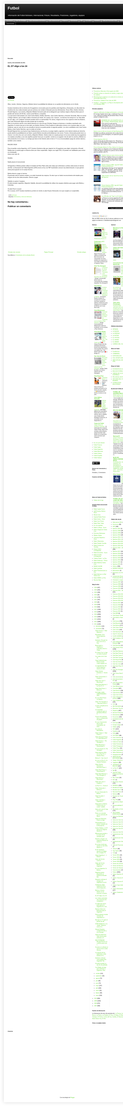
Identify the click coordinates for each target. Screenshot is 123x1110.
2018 (95, 607)
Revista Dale (97, 580)
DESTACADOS (117, 706)
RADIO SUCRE (98, 566)
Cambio (114, 1017)
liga (114, 770)
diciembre (98, 626)
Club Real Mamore (118, 651)
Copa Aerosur (116, 690)
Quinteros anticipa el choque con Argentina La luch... (101, 881)
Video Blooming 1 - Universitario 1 (100, 745)
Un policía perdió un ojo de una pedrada (101, 964)
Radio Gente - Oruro (99, 519)
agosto (98, 978)
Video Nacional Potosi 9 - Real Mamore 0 (101, 737)
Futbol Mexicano (98, 451)
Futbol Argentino (98, 449)
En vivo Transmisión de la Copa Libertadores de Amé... (101, 724)
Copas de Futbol (99, 423)
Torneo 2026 (116, 861)
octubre (98, 973)
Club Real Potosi (117, 653)
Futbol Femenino (117, 744)
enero (97, 995)
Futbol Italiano (98, 457)
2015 (95, 614)
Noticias (115, 794)
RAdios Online (98, 535)
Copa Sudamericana (54, 20)
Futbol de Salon (117, 742)
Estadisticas (116, 351)
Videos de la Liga (98, 500)
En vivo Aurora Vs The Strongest (101, 749)
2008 (95, 1003)
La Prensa (11, 100)
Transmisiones (10, 23)
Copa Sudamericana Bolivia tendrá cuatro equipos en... (101, 662)
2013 (95, 619)
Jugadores (115, 762)
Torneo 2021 (116, 855)
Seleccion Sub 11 (117, 820)
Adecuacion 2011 (117, 522)
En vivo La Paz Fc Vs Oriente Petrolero (101, 761)
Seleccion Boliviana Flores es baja (100, 819)
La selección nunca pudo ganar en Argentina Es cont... (101, 905)
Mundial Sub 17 (117, 789)
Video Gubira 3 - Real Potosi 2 (101, 733)
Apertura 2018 (116, 553)
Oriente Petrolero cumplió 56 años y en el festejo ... (101, 931)
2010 (95, 998)
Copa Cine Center (117, 694)
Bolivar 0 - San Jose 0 (101, 758)
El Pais (111, 1015)
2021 (95, 599)
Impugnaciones (117, 754)
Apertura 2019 (116, 555)
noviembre (99, 628)
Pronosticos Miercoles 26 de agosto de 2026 (106, 91)
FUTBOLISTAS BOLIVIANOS (117, 383)
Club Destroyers (117, 631)
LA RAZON (116, 331)
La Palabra (105, 1015)
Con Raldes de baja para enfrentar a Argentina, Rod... (100, 969)
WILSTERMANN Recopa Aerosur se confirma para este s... (101, 942)
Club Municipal (117, 645)
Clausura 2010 (117, 588)
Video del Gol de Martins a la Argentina (99, 864)
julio (97, 980)
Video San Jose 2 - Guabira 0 (100, 782)
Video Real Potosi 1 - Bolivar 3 (101, 689)
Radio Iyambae (98, 568)
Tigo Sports (116, 851)
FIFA (114, 733)
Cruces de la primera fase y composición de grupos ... (101, 718)
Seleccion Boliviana (26, 196)
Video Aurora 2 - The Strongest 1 (101, 741)
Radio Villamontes (99, 541)
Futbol (13, 8)
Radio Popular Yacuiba (100, 543)
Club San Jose (117, 664)
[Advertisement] (65, 41)
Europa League (117, 724)
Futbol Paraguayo (117, 746)
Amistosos (116, 524)
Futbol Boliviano (99, 228)
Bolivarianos (116, 570)
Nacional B (116, 436)
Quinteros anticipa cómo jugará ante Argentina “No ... (100, 959)
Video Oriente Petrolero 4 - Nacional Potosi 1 (100, 766)
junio (97, 983)
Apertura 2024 (116, 562)
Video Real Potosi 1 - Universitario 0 (101, 770)
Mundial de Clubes (118, 787)
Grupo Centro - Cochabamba (98, 549)
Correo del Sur (107, 1017)
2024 (95, 592)
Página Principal (48, 252)
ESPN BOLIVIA (117, 356)
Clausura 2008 (117, 584)
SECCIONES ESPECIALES (117, 813)
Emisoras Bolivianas (99, 533)
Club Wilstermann (99, 310)
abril (97, 988)
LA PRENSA (116, 333)
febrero (98, 993)
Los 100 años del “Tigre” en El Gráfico (112, 196)
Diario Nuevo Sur (96, 1018)
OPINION (115, 329)
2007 (95, 1005)
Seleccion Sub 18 (117, 826)
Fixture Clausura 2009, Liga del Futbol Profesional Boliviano (112, 165)
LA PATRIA (116, 335)
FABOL (115, 727)
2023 (95, 595)
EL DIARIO (116, 339)
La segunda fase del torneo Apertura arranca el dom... (100, 667)
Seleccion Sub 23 (117, 832)
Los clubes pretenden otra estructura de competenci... (101, 899)
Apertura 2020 (116, 557)
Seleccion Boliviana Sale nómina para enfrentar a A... (100, 936)
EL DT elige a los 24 (101, 895)
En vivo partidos (98, 525)
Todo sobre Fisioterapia (116, 303)
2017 (95, 609)
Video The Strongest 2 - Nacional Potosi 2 (101, 702)
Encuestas (116, 717)
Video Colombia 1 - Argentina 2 (100, 800)
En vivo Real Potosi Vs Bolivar (100, 698)
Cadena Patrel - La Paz (100, 558)
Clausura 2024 (117, 611)
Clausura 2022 (117, 609)
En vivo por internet (99, 442)
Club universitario (117, 677)
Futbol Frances (98, 445)
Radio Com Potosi (99, 521)
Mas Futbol (116, 777)
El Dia (104, 1018)
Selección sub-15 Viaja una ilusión (101, 809)
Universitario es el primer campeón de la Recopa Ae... (101, 824)
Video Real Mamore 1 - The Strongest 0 (101, 774)
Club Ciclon (116, 629)
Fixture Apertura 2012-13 (100, 139)
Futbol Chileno (98, 453)
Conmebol (115, 688)
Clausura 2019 (117, 607)
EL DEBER (116, 342)
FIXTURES (88, 20)
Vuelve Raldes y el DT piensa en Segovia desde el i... (101, 829)
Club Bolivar (9, 20)
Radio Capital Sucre (99, 509)
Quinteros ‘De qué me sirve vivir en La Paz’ (101, 641)
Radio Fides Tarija (99, 523)
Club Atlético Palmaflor (98, 398)
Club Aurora (116, 621)
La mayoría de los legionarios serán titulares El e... (100, 954)
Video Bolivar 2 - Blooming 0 (99, 778)
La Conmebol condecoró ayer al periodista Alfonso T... (101, 712)
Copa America (116, 692)
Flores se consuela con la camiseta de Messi (101, 814)
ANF (114, 526)
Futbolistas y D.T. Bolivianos (99, 242)
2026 (95, 587)
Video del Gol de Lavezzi (99, 859)
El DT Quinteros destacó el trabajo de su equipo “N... (101, 851)
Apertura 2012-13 (117, 539)
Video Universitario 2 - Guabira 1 (101, 677)
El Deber (116, 1015)
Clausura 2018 (117, 605)
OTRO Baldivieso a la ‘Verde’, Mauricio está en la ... (101, 925)
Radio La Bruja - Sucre (100, 527)
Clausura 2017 (117, 602)
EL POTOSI (116, 337)
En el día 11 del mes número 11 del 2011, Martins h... (101, 846)
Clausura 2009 (117, 586)
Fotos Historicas (117, 737)
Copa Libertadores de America (37, 20)
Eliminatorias (74, 20)
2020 (95, 602)
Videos (114, 872)
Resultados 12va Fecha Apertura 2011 (100, 636)
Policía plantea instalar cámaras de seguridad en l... (101, 916)
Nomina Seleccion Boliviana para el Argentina (100, 910)
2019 (95, 604)
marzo (98, 990)
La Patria (98, 1015)
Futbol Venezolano (118, 750)
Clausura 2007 (117, 582)
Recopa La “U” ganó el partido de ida (101, 920)
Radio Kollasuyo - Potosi (100, 560)
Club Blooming (117, 623)
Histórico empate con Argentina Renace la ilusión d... (101, 840)
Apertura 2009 (116, 533)
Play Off (115, 799)
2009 (95, 1001)
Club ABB (115, 613)
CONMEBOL (116, 353)
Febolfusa (115, 731)
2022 (95, 597)
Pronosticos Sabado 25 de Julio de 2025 (105, 100)
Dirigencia (65, 20)
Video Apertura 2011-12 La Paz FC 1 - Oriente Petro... (101, 754)
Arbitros (115, 566)
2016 (95, 612)
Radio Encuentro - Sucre (100, 552)
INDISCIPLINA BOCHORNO (117, 757)
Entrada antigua (81, 252)
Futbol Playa (116, 748)
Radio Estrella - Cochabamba (98, 555)
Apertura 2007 (116, 528)
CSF (114, 704)
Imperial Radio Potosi (100, 517)
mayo (97, 985)
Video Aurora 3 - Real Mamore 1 (101, 631)
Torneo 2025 (116, 859)
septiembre (99, 976)
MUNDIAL (97, 20)
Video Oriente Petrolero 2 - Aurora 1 (101, 672)
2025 (95, 590)
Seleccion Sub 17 (117, 824)
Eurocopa (115, 722)
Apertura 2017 (116, 551)
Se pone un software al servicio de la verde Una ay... (101, 948)
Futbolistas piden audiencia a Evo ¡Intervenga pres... (101, 886)
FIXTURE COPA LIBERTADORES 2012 (100, 694)
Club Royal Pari (98, 376)
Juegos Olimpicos (118, 760)
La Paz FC (116, 768)
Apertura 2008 (116, 530)
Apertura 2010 (116, 535)
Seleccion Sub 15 (117, 822)
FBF (81, 20)
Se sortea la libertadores (99, 729)
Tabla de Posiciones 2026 (110, 20)
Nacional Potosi (117, 792)
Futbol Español (98, 455)
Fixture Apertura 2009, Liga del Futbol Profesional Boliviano (112, 186)
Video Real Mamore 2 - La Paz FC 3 (101, 685)
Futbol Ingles (97, 447)
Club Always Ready (100, 331)
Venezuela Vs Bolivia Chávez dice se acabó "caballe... (101, 805)
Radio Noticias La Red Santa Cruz (100, 574)
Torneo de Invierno (118, 863)
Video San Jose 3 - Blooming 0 (100, 681)
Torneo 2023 (116, 857)
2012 (95, 621)
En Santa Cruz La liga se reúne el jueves (101, 653)
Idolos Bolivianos (117, 752)
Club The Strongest (20, 20)
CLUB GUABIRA (117, 636)
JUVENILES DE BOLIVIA (117, 765)
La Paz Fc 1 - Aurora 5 (101, 785)
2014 (95, 616)
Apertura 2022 (116, 560)
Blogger (72, 1097)
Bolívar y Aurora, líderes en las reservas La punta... (101, 892)
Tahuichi (115, 848)
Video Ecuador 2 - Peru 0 (100, 796)
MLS (114, 779)
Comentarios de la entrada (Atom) (25, 255)
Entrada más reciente (14, 252)
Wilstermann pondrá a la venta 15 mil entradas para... (101, 835)
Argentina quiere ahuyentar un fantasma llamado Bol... (101, 875)
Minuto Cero (97, 515)
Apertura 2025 (116, 564)
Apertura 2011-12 (117, 537)
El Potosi (100, 1017)
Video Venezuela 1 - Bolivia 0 (100, 788)
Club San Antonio (117, 661)
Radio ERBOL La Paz (100, 578)
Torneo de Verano (117, 868)
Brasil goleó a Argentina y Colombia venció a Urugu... (101, 648)
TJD (114, 853)
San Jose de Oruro (99, 356)
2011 (95, 624)
